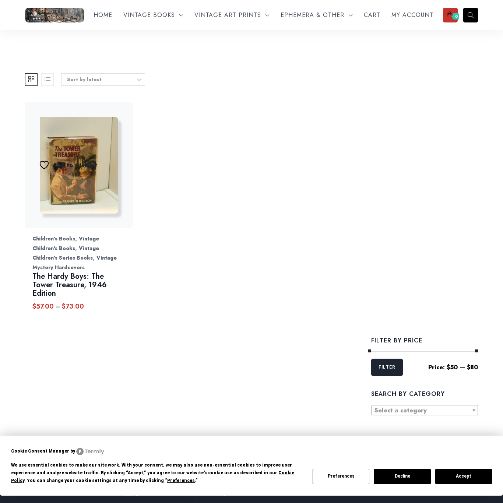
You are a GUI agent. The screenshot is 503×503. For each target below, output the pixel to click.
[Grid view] (31, 79)
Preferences (341, 476)
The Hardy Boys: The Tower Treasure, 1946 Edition (69, 285)
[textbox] (425, 410)
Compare (108, 172)
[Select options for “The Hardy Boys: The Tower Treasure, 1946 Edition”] (127, 172)
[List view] (47, 79)
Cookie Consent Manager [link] (40, 451)
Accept (463, 476)
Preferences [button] (181, 480)
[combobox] (424, 410)
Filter (387, 367)
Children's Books (53, 238)
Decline (402, 476)
